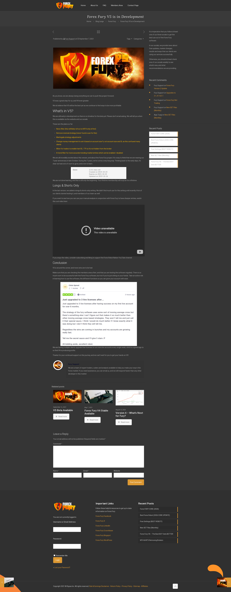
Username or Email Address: (64, 522)
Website (117, 471)
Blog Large (100, 21)
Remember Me (61, 556)
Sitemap (136, 586)
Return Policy (115, 586)
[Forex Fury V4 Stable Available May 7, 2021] (7, 582)
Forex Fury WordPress (104, 540)
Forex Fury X (100, 521)
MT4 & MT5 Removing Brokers (151, 540)
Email (86, 471)
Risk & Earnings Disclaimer (99, 586)
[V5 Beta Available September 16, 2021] (224, 582)
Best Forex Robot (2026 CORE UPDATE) (162, 141)
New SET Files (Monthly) (160, 155)
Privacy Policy (127, 586)
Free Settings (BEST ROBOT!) (162, 149)
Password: (57, 539)
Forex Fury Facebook (103, 516)
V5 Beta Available (63, 410)
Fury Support (70, 39)
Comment (57, 444)
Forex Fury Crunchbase (104, 531)
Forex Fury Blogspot (103, 535)
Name (56, 471)
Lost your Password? (62, 567)
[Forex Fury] (65, 5)
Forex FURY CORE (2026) (160, 134)
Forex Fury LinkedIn (103, 526)
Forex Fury (112, 21)
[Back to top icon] (175, 586)
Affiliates (144, 586)
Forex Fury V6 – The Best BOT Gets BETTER (162, 163)
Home (89, 21)
